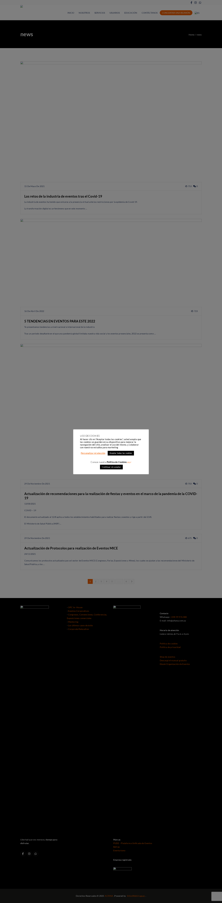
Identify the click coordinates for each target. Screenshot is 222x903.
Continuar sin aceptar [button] (111, 467)
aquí (129, 462)
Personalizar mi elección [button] (93, 453)
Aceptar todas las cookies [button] (120, 453)
